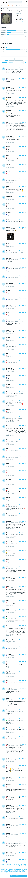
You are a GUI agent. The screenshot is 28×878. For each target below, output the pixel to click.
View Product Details (19, 22)
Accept (12, 875)
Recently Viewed (20, 5)
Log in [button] (23, 2)
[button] (21, 2)
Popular (3, 5)
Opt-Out (18, 875)
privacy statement (7, 866)
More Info (24, 875)
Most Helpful (18, 59)
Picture (11, 59)
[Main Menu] (1, 2)
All (6, 59)
